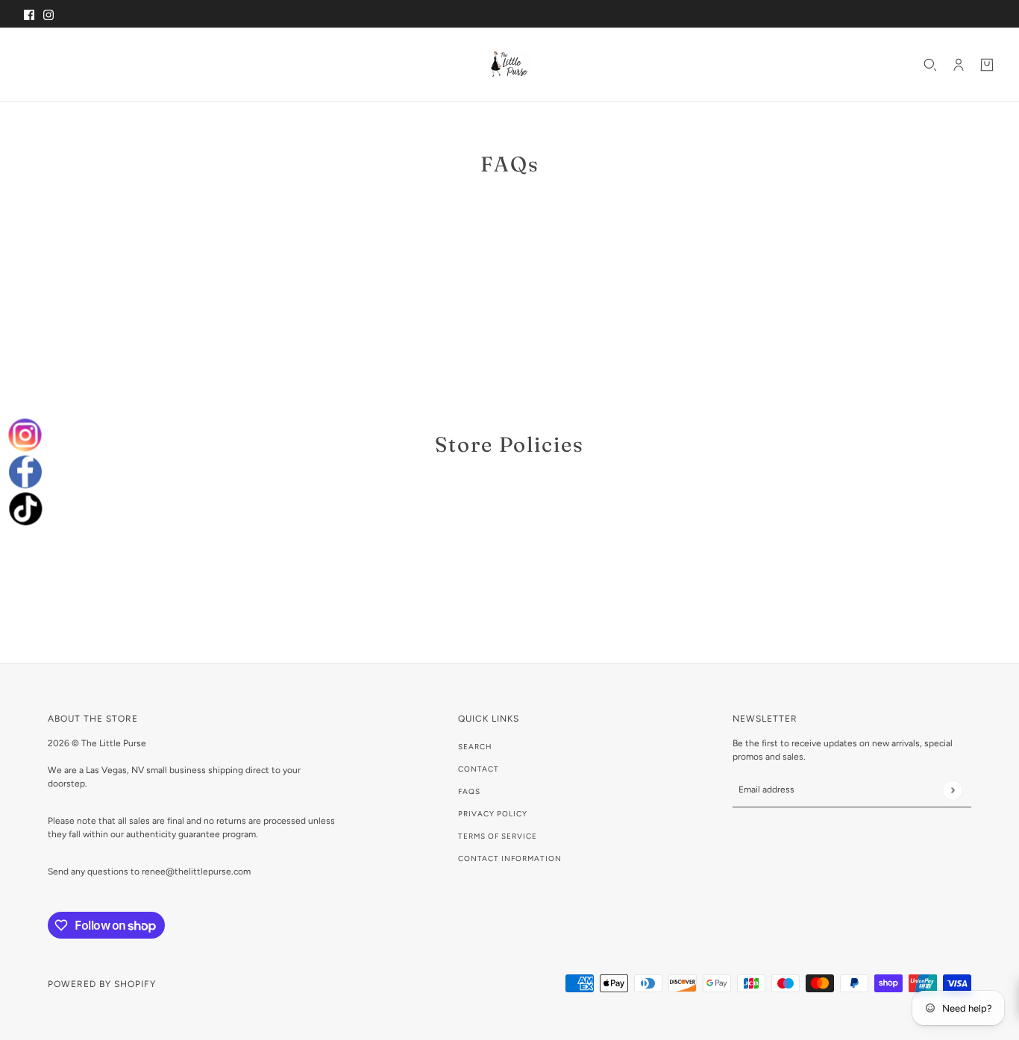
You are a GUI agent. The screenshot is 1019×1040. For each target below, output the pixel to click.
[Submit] (952, 790)
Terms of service (497, 836)
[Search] (930, 65)
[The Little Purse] (509, 64)
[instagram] (25, 437)
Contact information (510, 858)
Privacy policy (492, 814)
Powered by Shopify (102, 984)
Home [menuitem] (43, 64)
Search (475, 746)
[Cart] (987, 65)
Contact (478, 769)
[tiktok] (24, 506)
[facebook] (25, 472)
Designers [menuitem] (164, 64)
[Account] (958, 65)
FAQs (469, 791)
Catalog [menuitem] (90, 64)
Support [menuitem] (239, 64)
